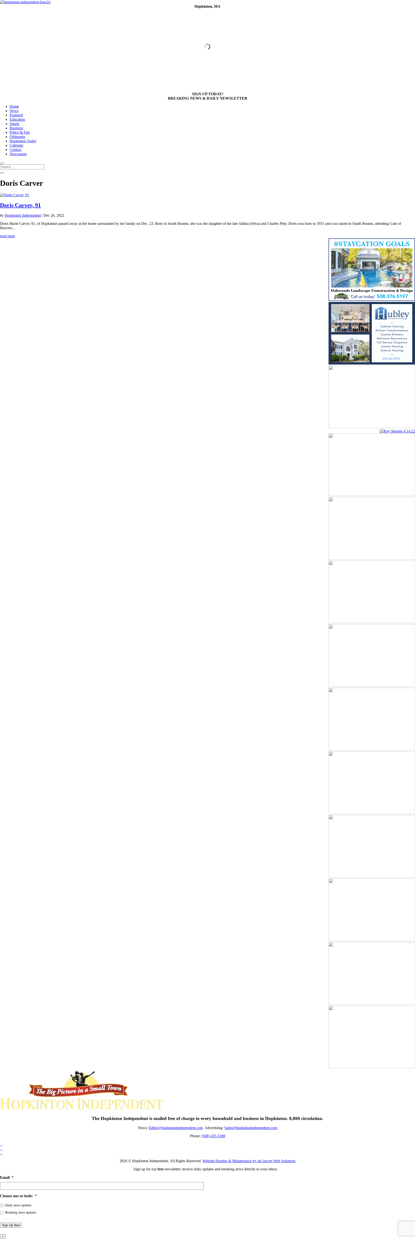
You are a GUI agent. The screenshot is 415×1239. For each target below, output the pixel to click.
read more (7, 236)
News (14, 111)
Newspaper (18, 154)
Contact (15, 150)
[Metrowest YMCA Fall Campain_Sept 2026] (372, 685)
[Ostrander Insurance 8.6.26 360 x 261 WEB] (372, 749)
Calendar (16, 145)
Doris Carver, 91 (20, 205)
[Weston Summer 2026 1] (372, 876)
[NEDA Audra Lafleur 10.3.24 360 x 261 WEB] (372, 558)
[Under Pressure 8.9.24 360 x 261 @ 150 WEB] (372, 495)
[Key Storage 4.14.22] (397, 431)
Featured (16, 115)
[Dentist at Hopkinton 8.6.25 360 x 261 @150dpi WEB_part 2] (372, 427)
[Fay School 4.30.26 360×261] (372, 1003)
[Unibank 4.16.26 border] (372, 940)
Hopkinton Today (23, 141)
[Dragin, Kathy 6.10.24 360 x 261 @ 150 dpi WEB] (372, 1067)
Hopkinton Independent (23, 215)
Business (16, 128)
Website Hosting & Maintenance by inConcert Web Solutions (248, 1161)
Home (14, 106)
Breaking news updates (20, 1212)
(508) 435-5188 (213, 1136)
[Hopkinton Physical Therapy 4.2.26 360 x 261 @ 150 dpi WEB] (372, 813)
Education (17, 119)
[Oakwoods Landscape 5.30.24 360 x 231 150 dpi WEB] (372, 300)
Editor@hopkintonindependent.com (176, 1128)
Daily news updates (18, 1205)
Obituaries (17, 137)
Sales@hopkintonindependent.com (250, 1128)
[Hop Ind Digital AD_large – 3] (372, 363)
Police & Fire (20, 132)
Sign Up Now (11, 1225)
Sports (14, 124)
